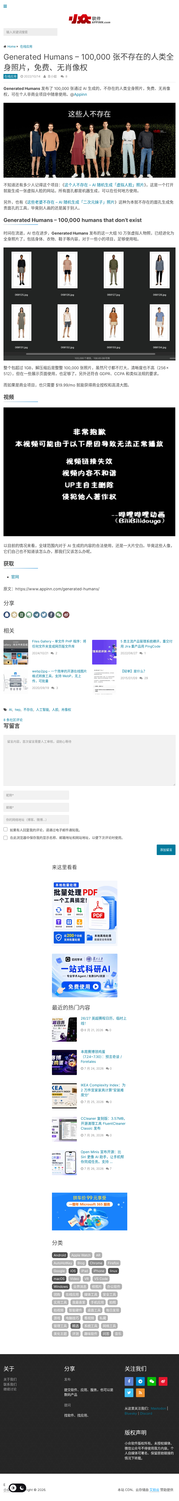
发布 (67, 1379)
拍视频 (59, 1310)
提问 (67, 1405)
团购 (57, 1294)
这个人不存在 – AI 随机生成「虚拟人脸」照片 (104, 185)
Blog (80, 1263)
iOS (73, 1271)
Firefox (113, 1263)
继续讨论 (10, 1389)
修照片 (97, 1287)
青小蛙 (52, 76)
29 (146, 678)
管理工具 (60, 1326)
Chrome (96, 1263)
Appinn (80, 94)
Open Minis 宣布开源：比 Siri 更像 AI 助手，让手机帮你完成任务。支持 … (102, 1157)
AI (10, 710)
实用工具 (60, 1302)
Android (60, 1255)
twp (18, 710)
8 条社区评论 (13, 720)
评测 (75, 1334)
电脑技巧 (72, 1318)
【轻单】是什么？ (133, 671)
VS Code (101, 1279)
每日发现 (112, 1310)
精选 (75, 1326)
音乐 (118, 1334)
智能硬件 (75, 1310)
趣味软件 (90, 1334)
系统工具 (90, 1326)
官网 (15, 577)
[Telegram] (140, 1381)
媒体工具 (90, 1294)
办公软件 (113, 1287)
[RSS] (140, 1392)
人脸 (55, 710)
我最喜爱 (78, 1302)
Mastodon (158, 1408)
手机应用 (97, 1302)
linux (113, 1271)
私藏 (103, 1318)
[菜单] (6, 6)
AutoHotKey (63, 1263)
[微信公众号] (151, 1381)
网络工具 (109, 1326)
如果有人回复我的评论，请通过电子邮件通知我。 (46, 830)
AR (98, 1255)
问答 (106, 1334)
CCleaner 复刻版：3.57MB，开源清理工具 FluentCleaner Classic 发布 (104, 1123)
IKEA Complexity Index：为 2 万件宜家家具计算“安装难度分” (103, 1090)
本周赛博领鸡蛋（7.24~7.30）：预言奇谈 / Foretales (101, 1056)
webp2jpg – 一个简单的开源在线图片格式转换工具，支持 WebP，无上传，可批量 (59, 676)
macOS (59, 1279)
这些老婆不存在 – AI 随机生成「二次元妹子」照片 (71, 202)
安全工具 (109, 1294)
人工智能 (42, 710)
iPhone (98, 1271)
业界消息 (79, 1287)
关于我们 (10, 1379)
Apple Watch (81, 1255)
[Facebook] (129, 1381)
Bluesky (131, 1413)
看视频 (89, 1318)
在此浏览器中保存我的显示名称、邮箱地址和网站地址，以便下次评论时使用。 (67, 838)
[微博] (163, 1381)
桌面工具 (94, 1310)
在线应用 (10, 76)
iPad (84, 1271)
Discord (146, 1413)
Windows (61, 1287)
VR (86, 1279)
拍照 (112, 1302)
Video (74, 1279)
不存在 (28, 710)
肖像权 (66, 710)
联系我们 (10, 1384)
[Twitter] (129, 1392)
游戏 (57, 1318)
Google (59, 1271)
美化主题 (60, 1334)
